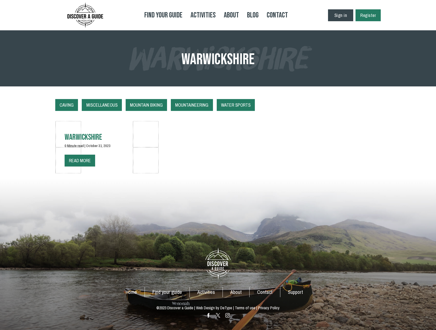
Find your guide (167, 292)
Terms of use (245, 308)
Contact (277, 15)
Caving (67, 105)
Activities (203, 15)
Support (295, 292)
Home (131, 292)
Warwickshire (83, 137)
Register (368, 15)
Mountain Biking (146, 105)
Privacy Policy (269, 308)
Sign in (340, 15)
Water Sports (236, 105)
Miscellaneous (102, 105)
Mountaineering (191, 105)
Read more (80, 160)
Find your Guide (163, 15)
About (231, 15)
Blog (253, 15)
